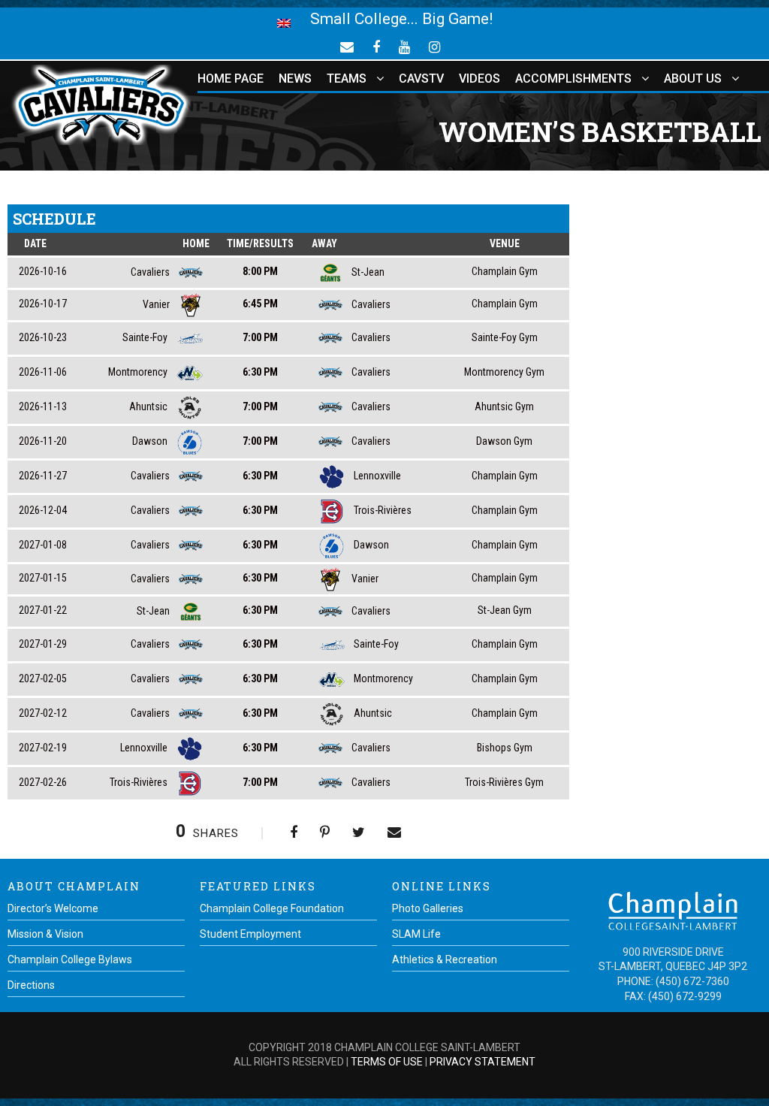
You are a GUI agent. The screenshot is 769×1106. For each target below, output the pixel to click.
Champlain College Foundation (272, 908)
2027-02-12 (43, 713)
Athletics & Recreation (444, 959)
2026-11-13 (43, 406)
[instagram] (434, 47)
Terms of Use (387, 1062)
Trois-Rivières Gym (504, 782)
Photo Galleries (427, 908)
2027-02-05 (43, 678)
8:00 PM (260, 271)
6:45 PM (260, 304)
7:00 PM (260, 337)
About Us (693, 78)
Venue (505, 243)
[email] (347, 47)
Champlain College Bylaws (70, 959)
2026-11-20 (43, 441)
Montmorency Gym (504, 372)
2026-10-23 (43, 337)
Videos (479, 78)
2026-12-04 (43, 510)
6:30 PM (260, 372)
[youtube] (404, 47)
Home (196, 243)
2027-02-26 (43, 782)
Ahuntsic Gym (504, 406)
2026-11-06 (43, 372)
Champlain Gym (505, 271)
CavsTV (421, 78)
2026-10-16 (43, 271)
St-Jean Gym (505, 610)
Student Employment (250, 934)
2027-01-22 (43, 610)
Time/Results (260, 243)
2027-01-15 (43, 578)
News (295, 78)
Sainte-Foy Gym (505, 337)
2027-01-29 (43, 644)
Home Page (231, 78)
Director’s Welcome (53, 908)
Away (324, 243)
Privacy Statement (482, 1062)
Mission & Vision (45, 934)
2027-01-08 (43, 545)
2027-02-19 (43, 748)
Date (35, 243)
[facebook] (376, 47)
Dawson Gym (504, 441)
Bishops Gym (504, 748)
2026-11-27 (43, 476)
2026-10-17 (43, 304)
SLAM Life (416, 934)
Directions (31, 985)
